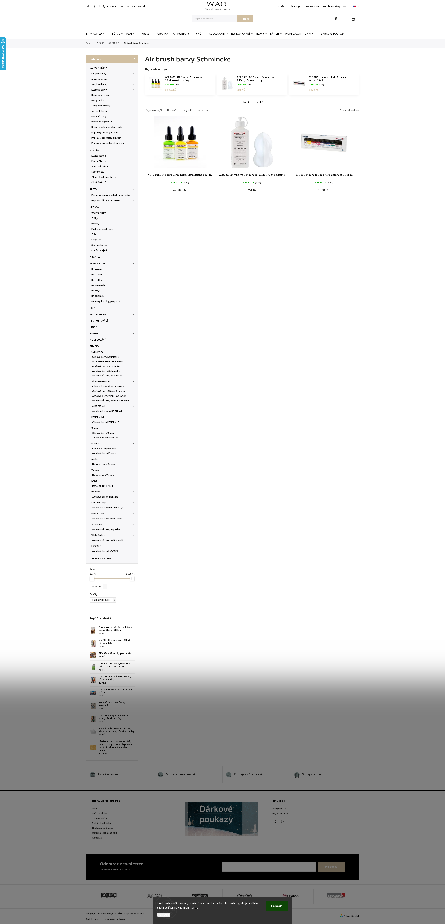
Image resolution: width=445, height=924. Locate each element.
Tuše (93, 234)
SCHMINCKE (97, 352)
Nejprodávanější (154, 110)
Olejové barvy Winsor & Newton (108, 386)
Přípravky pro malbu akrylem (106, 138)
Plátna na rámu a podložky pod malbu (110, 195)
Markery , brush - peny (103, 229)
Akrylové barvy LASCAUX (105, 551)
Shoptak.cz (123, 919)
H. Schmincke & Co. (103, 599)
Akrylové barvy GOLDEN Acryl (107, 507)
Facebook (88, 6)
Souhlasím (276, 906)
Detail (180, 144)
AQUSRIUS (96, 524)
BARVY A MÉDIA (98, 68)
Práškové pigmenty (101, 122)
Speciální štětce (99, 166)
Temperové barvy (100, 106)
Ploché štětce (98, 161)
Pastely (95, 223)
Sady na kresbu (99, 245)
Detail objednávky (331, 6)
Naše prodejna (295, 6)
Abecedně (203, 110)
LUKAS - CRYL (98, 513)
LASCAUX (96, 546)
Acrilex (95, 459)
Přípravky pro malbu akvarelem (107, 143)
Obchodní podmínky (102, 828)
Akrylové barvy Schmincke (106, 371)
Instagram (94, 6)
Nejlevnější (172, 110)
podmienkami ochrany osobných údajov (151, 869)
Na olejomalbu (98, 285)
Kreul (94, 481)
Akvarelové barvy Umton (105, 438)
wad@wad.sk (279, 808)
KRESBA (94, 207)
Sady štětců (97, 172)
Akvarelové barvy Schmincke (107, 375)
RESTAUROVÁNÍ (99, 321)
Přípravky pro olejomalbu (104, 132)
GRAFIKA (95, 257)
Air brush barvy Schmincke (107, 361)
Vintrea (95, 470)
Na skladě (98, 586)
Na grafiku (96, 280)
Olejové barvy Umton (103, 433)
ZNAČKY (94, 346)
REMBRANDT (97, 417)
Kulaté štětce (98, 156)
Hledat (245, 18)
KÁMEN (94, 333)
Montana (95, 492)
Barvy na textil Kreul (102, 486)
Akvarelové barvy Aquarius (106, 529)
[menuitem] (97, 34)
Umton (94, 428)
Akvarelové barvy (100, 79)
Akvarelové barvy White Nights (108, 540)
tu (196, 908)
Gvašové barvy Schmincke (106, 366)
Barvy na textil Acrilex (103, 464)
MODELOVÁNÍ (97, 340)
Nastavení (164, 915)
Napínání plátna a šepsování (105, 200)
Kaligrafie (96, 239)
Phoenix (95, 443)
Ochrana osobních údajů (104, 833)
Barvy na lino (97, 100)
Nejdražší (188, 110)
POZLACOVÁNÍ (98, 315)
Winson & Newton (100, 381)
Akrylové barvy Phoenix (104, 453)
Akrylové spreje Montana (105, 497)
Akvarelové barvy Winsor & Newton (110, 400)
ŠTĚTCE (94, 150)
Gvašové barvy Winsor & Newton (109, 391)
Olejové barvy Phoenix (104, 448)
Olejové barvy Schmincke (105, 357)
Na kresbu (96, 274)
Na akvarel (96, 269)
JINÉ (92, 308)
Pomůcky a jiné (99, 250)
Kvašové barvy (99, 90)
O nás (281, 6)
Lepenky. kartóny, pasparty (105, 301)
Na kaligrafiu (97, 296)
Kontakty (97, 838)
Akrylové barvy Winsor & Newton (109, 396)
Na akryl (95, 291)
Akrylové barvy (99, 84)
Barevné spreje (99, 116)
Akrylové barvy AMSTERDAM (107, 411)
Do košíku (316, 144)
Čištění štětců (98, 182)
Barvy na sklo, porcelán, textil (106, 127)
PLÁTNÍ (94, 189)
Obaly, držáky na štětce (103, 177)
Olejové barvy (98, 73)
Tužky (94, 218)
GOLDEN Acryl (98, 502)
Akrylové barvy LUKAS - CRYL (107, 518)
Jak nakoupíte (312, 6)
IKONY (93, 327)
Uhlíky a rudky (98, 213)
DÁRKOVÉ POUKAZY (101, 558)
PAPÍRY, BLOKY (98, 263)
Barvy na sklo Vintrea (103, 475)
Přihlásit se (331, 866)
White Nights (98, 535)
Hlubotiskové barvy (101, 95)
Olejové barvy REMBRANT (105, 422)
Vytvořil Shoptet (351, 916)
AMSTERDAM (98, 406)
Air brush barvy (99, 111)
